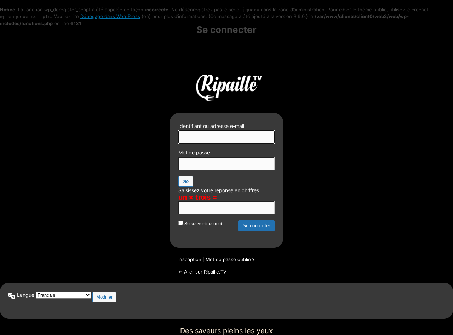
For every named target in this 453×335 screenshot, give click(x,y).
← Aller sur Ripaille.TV (202, 272)
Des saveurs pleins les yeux (226, 86)
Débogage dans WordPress (110, 16)
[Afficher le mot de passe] (185, 181)
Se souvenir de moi (203, 223)
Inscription (189, 259)
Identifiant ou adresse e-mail (211, 126)
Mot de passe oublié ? (230, 259)
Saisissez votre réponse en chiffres (218, 190)
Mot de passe (194, 152)
